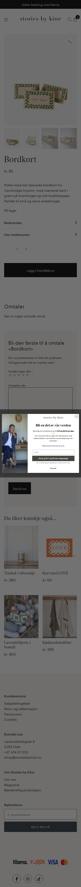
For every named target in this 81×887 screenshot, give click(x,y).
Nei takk (53, 468)
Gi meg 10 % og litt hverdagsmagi (53, 458)
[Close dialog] (76, 416)
